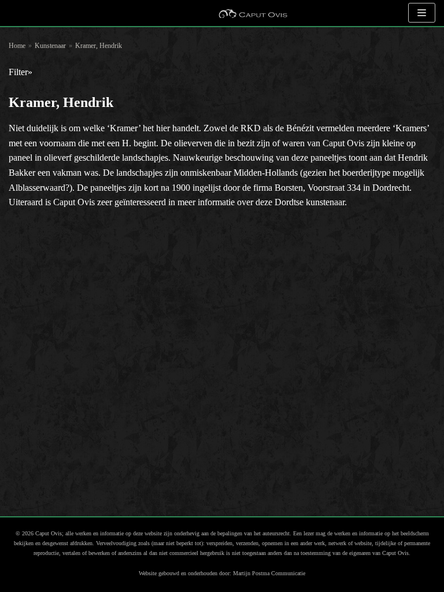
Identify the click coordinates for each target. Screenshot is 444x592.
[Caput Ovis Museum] (252, 13)
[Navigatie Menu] (421, 13)
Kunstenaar (50, 46)
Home (17, 46)
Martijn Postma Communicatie (269, 573)
